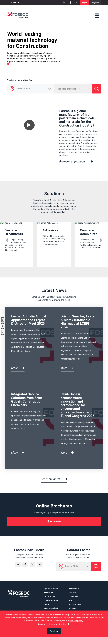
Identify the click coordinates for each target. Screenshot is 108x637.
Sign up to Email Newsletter (50, 590)
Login (84, 3)
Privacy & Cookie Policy (50, 602)
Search (96, 566)
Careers (72, 608)
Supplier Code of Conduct (50, 610)
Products (73, 600)
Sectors (72, 592)
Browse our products (72, 161)
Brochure (55, 521)
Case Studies (75, 604)
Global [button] (13, 3)
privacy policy (76, 620)
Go (96, 88)
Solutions (73, 596)
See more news (51, 479)
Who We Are (74, 589)
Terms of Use (49, 596)
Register (95, 3)
